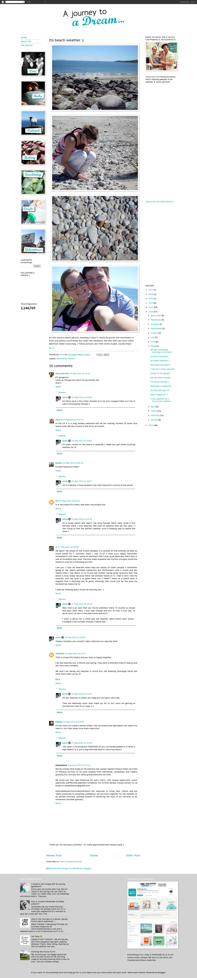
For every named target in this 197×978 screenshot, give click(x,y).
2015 (151, 298)
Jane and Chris (62, 373)
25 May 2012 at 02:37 (73, 419)
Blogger (161, 972)
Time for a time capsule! (162, 369)
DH (56, 501)
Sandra (58, 463)
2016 (151, 294)
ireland (71, 358)
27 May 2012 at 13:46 (81, 743)
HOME (24, 37)
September (156, 328)
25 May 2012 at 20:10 (81, 519)
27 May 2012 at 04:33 (73, 722)
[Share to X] (103, 354)
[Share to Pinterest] (108, 354)
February (155, 415)
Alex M (58, 419)
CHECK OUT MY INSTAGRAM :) (159, 201)
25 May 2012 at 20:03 (75, 637)
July (153, 337)
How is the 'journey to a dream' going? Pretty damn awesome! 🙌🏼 (49, 920)
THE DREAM (26, 45)
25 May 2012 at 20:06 (81, 440)
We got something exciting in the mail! (161, 350)
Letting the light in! (159, 390)
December (156, 315)
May (153, 346)
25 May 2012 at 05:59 (73, 463)
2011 (151, 425)
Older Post (133, 855)
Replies (62, 392)
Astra (62, 354)
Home (94, 855)
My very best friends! (160, 377)
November (156, 319)
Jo (56, 547)
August (155, 333)
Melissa (59, 722)
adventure (62, 358)
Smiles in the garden (160, 373)
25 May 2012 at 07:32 (69, 501)
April (153, 406)
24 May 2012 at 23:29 (80, 373)
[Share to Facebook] (105, 354)
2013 (151, 307)
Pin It (51, 348)
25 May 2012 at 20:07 (81, 481)
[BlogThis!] (100, 354)
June (153, 341)
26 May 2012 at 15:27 (75, 653)
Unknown (59, 653)
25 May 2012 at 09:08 (68, 547)
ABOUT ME (26, 41)
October (155, 324)
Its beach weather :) (160, 360)
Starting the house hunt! (43, 951)
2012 (151, 311)
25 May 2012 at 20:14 (81, 604)
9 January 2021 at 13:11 (79, 765)
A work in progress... (159, 356)
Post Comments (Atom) (71, 861)
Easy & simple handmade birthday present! (47, 902)
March (154, 411)
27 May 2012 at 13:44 (81, 694)
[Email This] (97, 354)
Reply (58, 386)
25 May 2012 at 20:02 (81, 397)
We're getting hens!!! (160, 365)
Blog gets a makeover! (161, 386)
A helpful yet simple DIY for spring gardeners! (48, 885)
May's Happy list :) (159, 394)
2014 (151, 303)
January (155, 419)
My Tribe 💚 (36, 936)
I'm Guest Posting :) (159, 381)
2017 (151, 289)
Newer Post (54, 855)
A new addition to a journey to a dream (160, 400)
